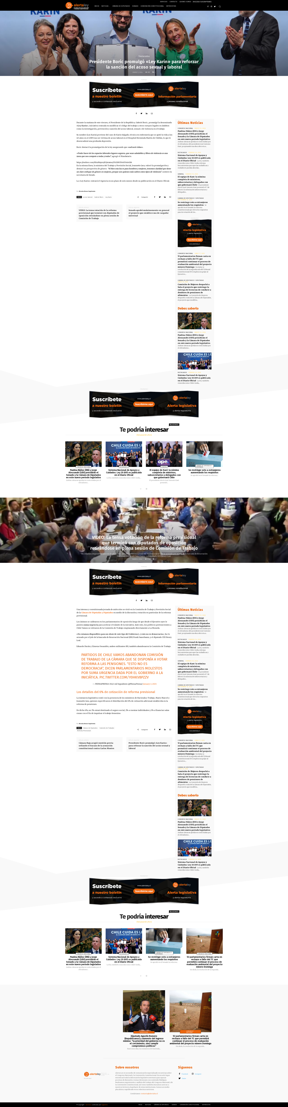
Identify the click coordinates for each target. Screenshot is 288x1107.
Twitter (184, 1078)
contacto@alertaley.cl (149, 1094)
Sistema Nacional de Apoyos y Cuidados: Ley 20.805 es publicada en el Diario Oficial (194, 158)
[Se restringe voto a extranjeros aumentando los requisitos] (204, 454)
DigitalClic (104, 1105)
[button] (220, 7)
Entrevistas (144, 1032)
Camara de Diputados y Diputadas (191, 198)
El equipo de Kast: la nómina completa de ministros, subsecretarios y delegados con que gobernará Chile (164, 474)
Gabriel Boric (99, 197)
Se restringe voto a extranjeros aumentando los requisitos (204, 471)
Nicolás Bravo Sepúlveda (87, 191)
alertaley (89, 1105)
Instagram (198, 1074)
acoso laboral (87, 197)
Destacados (144, 56)
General (181, 174)
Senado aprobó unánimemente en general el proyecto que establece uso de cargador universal (149, 213)
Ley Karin (109, 197)
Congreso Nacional (185, 128)
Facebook (185, 1074)
